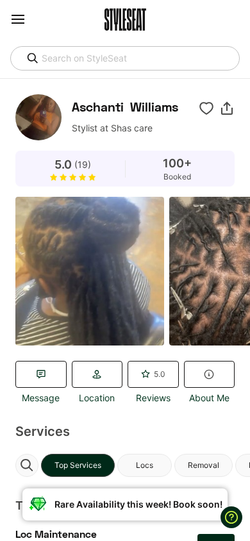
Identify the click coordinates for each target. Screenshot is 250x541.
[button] (227, 108)
